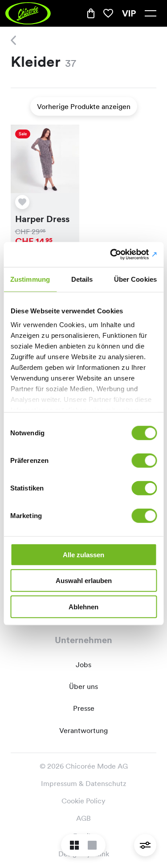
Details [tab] (82, 279)
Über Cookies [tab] (135, 279)
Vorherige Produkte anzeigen (83, 106)
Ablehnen (83, 606)
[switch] (144, 460)
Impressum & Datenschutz (83, 783)
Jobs (83, 664)
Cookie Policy (83, 801)
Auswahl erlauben (84, 580)
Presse (83, 708)
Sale (23, 134)
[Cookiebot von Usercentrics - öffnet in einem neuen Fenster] (119, 254)
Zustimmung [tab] (30, 279)
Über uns (83, 686)
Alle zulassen (83, 554)
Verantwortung (83, 730)
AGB (83, 818)
